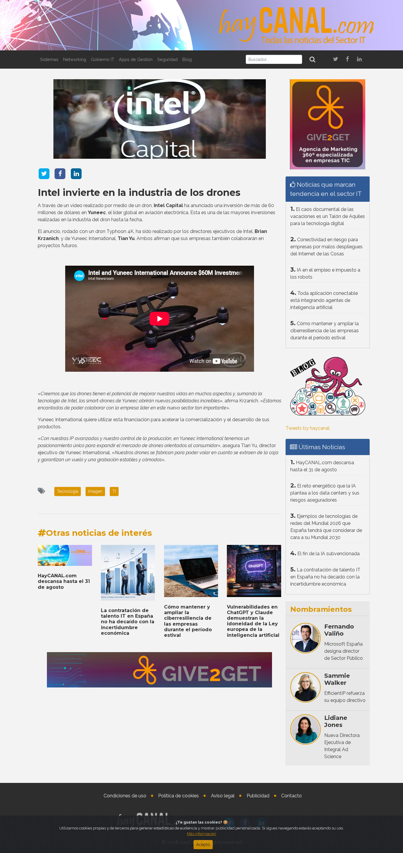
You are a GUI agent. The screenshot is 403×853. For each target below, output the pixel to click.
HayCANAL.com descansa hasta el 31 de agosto (64, 581)
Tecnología (67, 491)
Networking (74, 59)
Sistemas (49, 59)
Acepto (203, 844)
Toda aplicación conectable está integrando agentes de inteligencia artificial (324, 300)
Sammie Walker (337, 679)
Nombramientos (321, 609)
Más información (201, 833)
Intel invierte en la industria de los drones (139, 192)
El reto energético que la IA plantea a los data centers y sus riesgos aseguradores (324, 493)
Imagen (95, 491)
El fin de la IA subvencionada (328, 553)
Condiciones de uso (125, 796)
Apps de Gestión (136, 59)
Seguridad (167, 59)
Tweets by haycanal (308, 428)
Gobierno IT (102, 59)
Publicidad (258, 796)
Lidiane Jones (335, 721)
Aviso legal (223, 796)
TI (114, 491)
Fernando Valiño (339, 630)
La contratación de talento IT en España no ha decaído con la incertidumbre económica (127, 622)
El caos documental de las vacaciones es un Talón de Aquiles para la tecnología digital (327, 216)
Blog (187, 59)
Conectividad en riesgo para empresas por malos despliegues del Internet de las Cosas (326, 247)
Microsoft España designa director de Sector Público (343, 651)
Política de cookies (178, 796)
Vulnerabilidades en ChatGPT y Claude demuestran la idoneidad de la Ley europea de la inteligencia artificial (253, 621)
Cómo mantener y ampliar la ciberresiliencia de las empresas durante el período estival (188, 621)
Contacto (291, 796)
